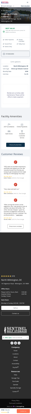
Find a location (25, 6)
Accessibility (15, 364)
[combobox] (15, 338)
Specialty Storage (15, 388)
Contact (15, 360)
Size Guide (15, 381)
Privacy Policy (15, 400)
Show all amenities (15, 145)
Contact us (15, 313)
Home (15, 351)
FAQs (15, 375)
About (15, 357)
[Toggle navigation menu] (28, 2)
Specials (15, 385)
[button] (11, 343)
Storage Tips (15, 378)
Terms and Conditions (15, 403)
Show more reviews (15, 226)
